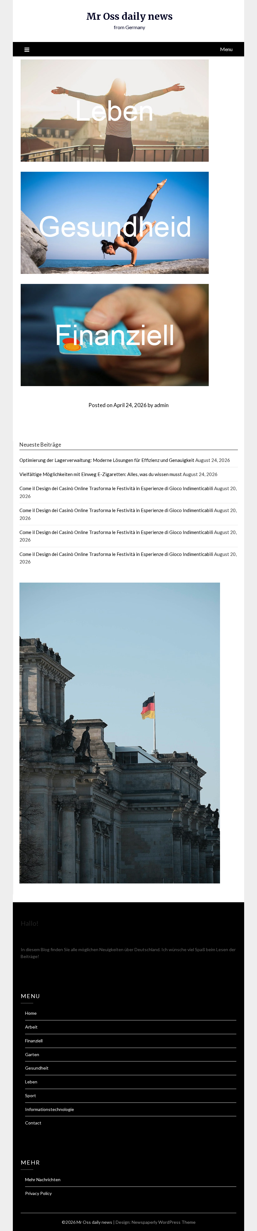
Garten (32, 1054)
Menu (226, 49)
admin (161, 405)
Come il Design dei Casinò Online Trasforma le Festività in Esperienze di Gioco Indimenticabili (116, 488)
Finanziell (34, 1040)
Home (31, 1013)
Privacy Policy (38, 1193)
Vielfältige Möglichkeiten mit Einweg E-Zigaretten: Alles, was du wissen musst (100, 474)
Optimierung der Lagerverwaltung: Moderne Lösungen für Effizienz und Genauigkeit (106, 460)
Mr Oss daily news (129, 16)
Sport (30, 1095)
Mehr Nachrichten (42, 1179)
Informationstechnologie (49, 1109)
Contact (33, 1122)
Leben (31, 1081)
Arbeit (31, 1026)
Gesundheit (37, 1068)
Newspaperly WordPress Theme (164, 1222)
